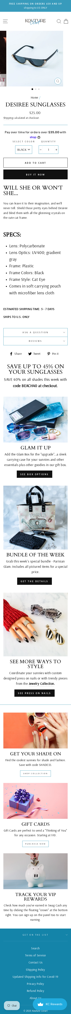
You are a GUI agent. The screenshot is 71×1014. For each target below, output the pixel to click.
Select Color (24, 141)
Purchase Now (35, 844)
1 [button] (33, 89)
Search (35, 948)
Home (34, 97)
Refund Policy (35, 991)
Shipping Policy (35, 969)
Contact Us (36, 962)
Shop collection (35, 773)
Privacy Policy (35, 984)
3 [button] (39, 90)
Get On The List (36, 934)
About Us (35, 998)
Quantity (48, 141)
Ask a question (35, 332)
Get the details (34, 581)
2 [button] (36, 90)
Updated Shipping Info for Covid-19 (35, 977)
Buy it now (35, 174)
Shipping (8, 117)
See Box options (34, 474)
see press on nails (34, 693)
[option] (35, 6)
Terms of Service (35, 955)
